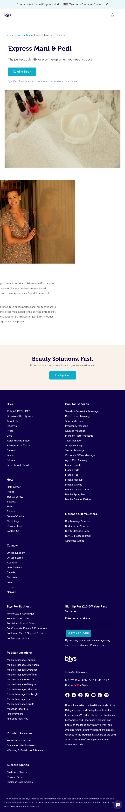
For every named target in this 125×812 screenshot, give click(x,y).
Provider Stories (16, 777)
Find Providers (15, 714)
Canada (11, 572)
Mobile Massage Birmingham (23, 665)
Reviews (12, 426)
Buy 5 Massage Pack (77, 531)
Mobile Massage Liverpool (22, 670)
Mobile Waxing (73, 484)
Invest (10, 455)
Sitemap (11, 460)
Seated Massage (74, 450)
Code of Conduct (16, 516)
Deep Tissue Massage (77, 416)
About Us (12, 421)
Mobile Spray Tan (75, 494)
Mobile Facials (73, 465)
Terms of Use (77, 645)
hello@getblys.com (76, 672)
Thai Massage (73, 440)
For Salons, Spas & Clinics (21, 623)
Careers (11, 450)
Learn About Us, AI (18, 465)
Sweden (11, 587)
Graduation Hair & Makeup (21, 745)
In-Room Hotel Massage (79, 436)
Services (19, 35)
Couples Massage (75, 431)
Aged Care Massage (76, 460)
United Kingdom (16, 553)
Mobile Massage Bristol (20, 679)
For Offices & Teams (18, 618)
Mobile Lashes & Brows (78, 489)
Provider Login (15, 526)
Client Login (13, 521)
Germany (12, 577)
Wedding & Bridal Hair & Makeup (25, 750)
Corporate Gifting (74, 541)
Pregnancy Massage (76, 426)
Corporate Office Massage (80, 455)
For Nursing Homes (18, 638)
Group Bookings (74, 445)
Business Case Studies (20, 782)
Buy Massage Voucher (77, 521)
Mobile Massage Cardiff (20, 704)
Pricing (10, 492)
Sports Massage (74, 421)
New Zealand (14, 567)
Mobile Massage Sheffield (22, 674)
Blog (9, 436)
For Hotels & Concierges (21, 613)
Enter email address (77, 618)
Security (11, 501)
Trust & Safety (15, 497)
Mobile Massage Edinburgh (22, 694)
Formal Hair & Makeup (19, 740)
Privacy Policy (98, 645)
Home (8, 35)
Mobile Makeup (74, 480)
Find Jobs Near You (17, 719)
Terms (10, 506)
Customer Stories (17, 772)
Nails (29, 35)
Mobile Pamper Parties (78, 499)
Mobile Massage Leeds (20, 699)
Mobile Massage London (21, 660)
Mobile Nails (72, 470)
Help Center (14, 487)
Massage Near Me (17, 709)
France (10, 582)
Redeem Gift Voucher (77, 526)
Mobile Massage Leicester (22, 689)
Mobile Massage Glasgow (21, 684)
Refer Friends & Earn (18, 440)
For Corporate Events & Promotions (27, 628)
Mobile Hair (71, 475)
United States (15, 558)
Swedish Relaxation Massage (82, 411)
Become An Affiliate (18, 445)
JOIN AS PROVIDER (18, 411)
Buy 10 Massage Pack (78, 536)
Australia (12, 562)
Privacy (11, 511)
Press (10, 431)
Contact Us (13, 531)
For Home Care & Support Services (27, 633)
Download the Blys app (20, 416)
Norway (11, 592)
